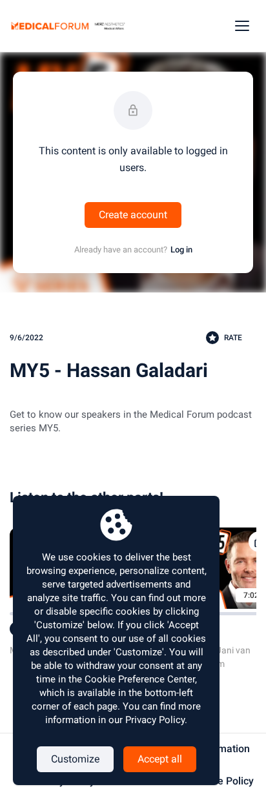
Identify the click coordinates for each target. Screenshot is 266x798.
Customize (75, 759)
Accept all (160, 759)
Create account (133, 215)
